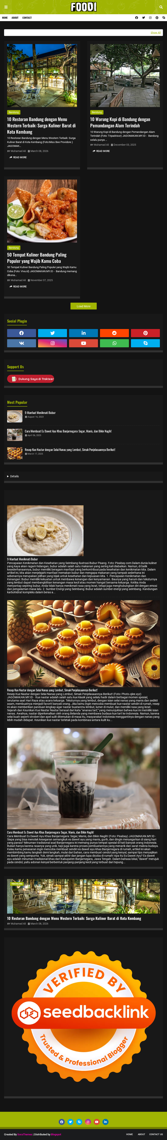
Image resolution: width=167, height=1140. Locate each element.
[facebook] (136, 17)
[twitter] (143, 17)
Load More (83, 306)
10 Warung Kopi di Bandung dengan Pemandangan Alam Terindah (120, 122)
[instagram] (150, 17)
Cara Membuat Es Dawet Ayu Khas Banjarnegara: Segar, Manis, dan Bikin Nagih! (68, 431)
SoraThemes (24, 1134)
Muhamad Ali (18, 151)
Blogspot (56, 1134)
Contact (27, 17)
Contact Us (156, 1134)
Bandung (14, 112)
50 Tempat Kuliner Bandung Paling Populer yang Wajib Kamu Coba (36, 257)
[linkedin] (83, 333)
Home (5, 17)
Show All (156, 32)
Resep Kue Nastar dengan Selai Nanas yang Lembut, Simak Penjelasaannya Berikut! (70, 449)
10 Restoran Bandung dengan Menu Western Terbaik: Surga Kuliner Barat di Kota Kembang (41, 125)
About (15, 17)
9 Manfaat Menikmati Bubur (40, 412)
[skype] (163, 17)
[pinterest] (157, 17)
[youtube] (83, 343)
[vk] (21, 343)
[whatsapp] (114, 343)
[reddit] (114, 333)
